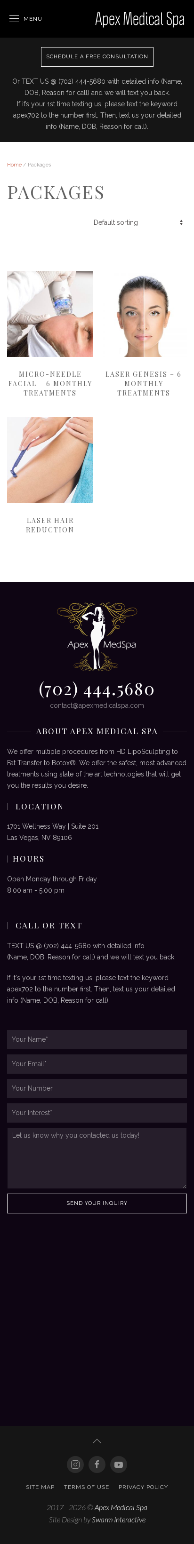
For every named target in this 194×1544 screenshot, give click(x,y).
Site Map (40, 1487)
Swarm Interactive (119, 1519)
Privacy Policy (143, 1487)
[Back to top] (97, 1441)
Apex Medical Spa (121, 1507)
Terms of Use (86, 1487)
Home (14, 165)
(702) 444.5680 (97, 688)
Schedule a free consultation (97, 57)
